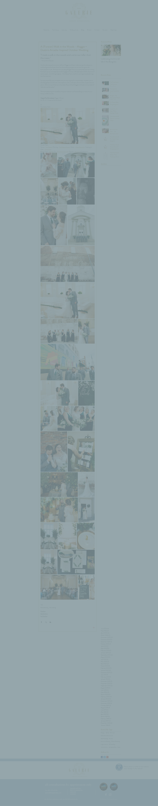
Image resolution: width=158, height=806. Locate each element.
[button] (110, 383)
